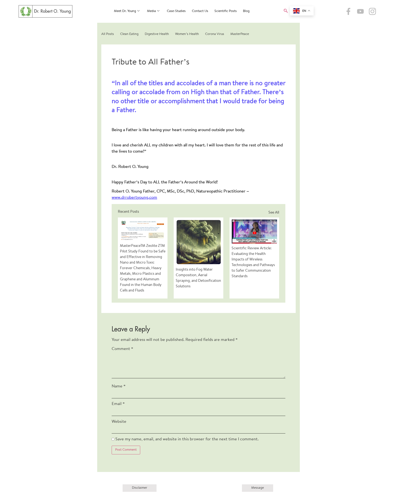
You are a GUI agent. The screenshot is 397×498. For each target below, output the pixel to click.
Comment (122, 349)
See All (273, 213)
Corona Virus (214, 34)
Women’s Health (187, 34)
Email (118, 404)
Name (119, 386)
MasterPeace (239, 34)
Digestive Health (157, 34)
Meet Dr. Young (125, 11)
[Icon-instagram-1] (372, 11)
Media (151, 11)
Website (119, 422)
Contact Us (200, 11)
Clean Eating (129, 34)
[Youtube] (360, 11)
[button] (286, 11)
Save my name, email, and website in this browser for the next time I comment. (187, 439)
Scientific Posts (225, 11)
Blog (246, 11)
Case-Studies (176, 11)
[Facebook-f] (348, 11)
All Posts (107, 34)
